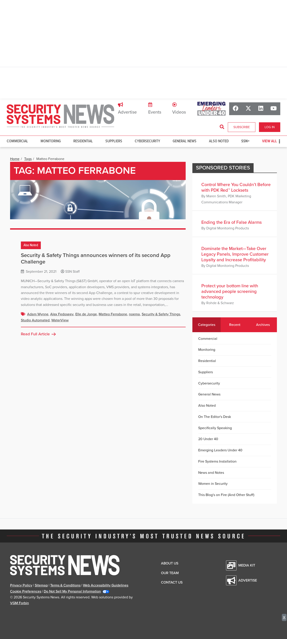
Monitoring (51, 141)
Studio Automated (35, 320)
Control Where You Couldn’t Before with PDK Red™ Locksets (236, 187)
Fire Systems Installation (217, 461)
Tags (28, 159)
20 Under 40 (208, 439)
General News (184, 141)
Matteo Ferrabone (113, 314)
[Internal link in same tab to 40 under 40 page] (211, 108)
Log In (270, 127)
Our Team (170, 573)
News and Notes (211, 472)
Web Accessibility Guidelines (105, 585)
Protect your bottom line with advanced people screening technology (229, 291)
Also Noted (219, 141)
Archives (263, 325)
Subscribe (241, 127)
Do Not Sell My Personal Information (72, 591)
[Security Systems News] (60, 116)
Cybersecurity (147, 141)
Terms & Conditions (65, 585)
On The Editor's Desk (214, 417)
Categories (206, 325)
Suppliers (113, 141)
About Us (169, 563)
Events (154, 112)
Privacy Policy (21, 585)
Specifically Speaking (215, 428)
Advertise (127, 112)
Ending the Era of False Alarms (231, 222)
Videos (179, 112)
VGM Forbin (19, 603)
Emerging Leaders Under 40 (220, 450)
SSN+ (245, 141)
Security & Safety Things (161, 314)
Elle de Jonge (86, 314)
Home (15, 159)
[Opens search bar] (222, 127)
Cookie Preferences (25, 591)
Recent (234, 325)
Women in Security (213, 483)
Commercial (17, 141)
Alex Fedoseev (62, 314)
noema (134, 314)
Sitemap (41, 585)
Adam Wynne (37, 314)
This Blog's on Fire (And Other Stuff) (226, 495)
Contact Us (172, 582)
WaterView (60, 320)
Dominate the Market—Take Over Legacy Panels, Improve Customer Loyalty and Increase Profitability (235, 254)
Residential (83, 141)
